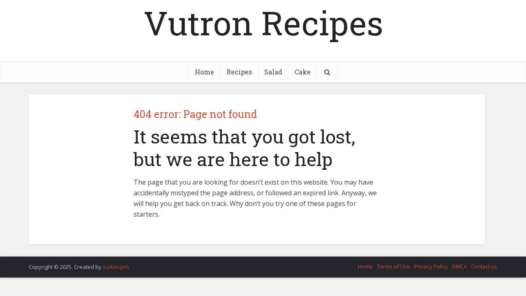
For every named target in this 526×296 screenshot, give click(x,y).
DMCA (459, 266)
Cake (303, 71)
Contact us (484, 266)
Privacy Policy (431, 266)
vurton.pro (116, 267)
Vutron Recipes (263, 22)
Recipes (239, 71)
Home (204, 71)
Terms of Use (393, 266)
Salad (273, 71)
